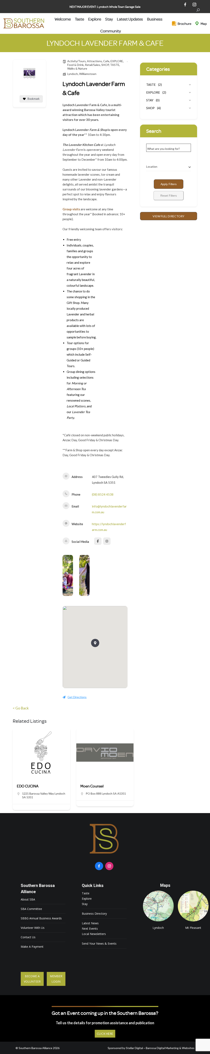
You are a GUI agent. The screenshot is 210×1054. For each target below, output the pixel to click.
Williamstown (87, 74)
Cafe (106, 61)
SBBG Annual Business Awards (41, 918)
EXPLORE (117, 61)
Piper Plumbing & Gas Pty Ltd (103, 786)
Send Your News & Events (99, 943)
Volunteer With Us (33, 928)
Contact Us (28, 937)
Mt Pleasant (193, 906)
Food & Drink (75, 64)
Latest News (90, 923)
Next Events (90, 928)
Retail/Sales (92, 64)
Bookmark (33, 98)
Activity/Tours (76, 61)
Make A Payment (32, 947)
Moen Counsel (28, 786)
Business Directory (94, 913)
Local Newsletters (94, 934)
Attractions (94, 61)
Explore (87, 898)
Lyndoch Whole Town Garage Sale (118, 7)
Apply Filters (169, 184)
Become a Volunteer (32, 978)
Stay (85, 904)
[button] (95, 643)
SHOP (105, 64)
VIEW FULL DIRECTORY (168, 216)
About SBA (28, 899)
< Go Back (21, 708)
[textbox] (151, 166)
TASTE (114, 64)
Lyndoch (72, 74)
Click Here (105, 1033)
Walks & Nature (77, 68)
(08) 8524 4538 (102, 494)
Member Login (56, 978)
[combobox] (168, 166)
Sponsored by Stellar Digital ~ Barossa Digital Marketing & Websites (151, 1048)
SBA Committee (31, 909)
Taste (85, 893)
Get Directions (77, 697)
